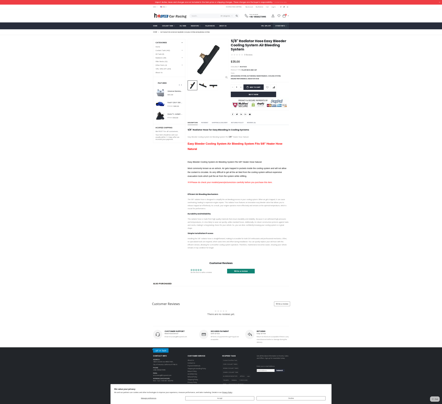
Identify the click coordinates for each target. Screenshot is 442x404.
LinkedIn (241, 114)
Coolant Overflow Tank (230, 360)
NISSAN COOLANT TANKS (230, 368)
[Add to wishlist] (267, 87)
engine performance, (239, 79)
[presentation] (179, 85)
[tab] (193, 122)
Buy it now (253, 94)
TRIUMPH (226, 380)
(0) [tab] (251, 123)
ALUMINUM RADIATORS (230, 376)
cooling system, (274, 76)
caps (248, 376)
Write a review (282, 304)
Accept (219, 398)
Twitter (237, 114)
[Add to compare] (273, 87)
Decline (291, 398)
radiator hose (253, 79)
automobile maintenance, (257, 76)
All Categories (225, 16)
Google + (245, 114)
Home (155, 32)
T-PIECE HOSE (243, 380)
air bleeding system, (239, 76)
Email (250, 114)
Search (236, 16)
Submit (279, 370)
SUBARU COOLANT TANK (230, 372)
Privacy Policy (227, 392)
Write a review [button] (241, 271)
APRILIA (242, 376)
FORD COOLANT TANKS (230, 364)
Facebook (232, 114)
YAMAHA (234, 380)
